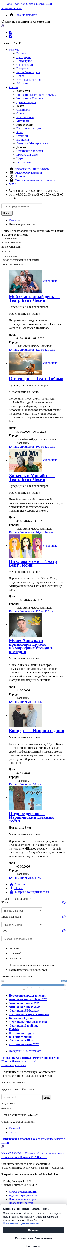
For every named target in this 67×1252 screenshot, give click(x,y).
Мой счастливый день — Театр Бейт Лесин (34, 298)
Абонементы (24, 83)
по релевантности (11, 242)
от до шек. (32, 349)
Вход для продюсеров (22, 1199)
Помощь (20, 176)
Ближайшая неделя (28, 72)
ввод (47, 1097)
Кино (19, 132)
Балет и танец (25, 117)
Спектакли (23, 109)
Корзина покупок (26, 14)
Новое (20, 76)
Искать (7, 213)
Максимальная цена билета (16, 976)
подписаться (8, 1103)
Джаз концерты (26, 102)
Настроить (33, 1246)
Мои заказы (35, 180)
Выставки (22, 139)
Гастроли (22, 68)
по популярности (11, 246)
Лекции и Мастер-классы (32, 143)
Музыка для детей (27, 154)
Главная (21, 53)
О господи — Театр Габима (36, 378)
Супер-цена (23, 57)
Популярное (24, 61)
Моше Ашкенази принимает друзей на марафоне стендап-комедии (31, 646)
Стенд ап (22, 135)
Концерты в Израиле (29, 98)
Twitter (13, 1132)
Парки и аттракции (28, 128)
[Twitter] (10, 36)
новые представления (13, 1082)
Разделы (14, 49)
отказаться (7, 1108)
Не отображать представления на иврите (31, 965)
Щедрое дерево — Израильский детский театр (31, 817)
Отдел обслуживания (28, 172)
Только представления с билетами (20, 259)
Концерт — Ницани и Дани (36, 730)
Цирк (19, 158)
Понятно (33, 1230)
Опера (20, 113)
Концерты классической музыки (37, 94)
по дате (5, 251)
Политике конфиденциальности (21, 1223)
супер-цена (15, 958)
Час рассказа (24, 162)
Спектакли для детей (29, 150)
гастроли (14, 948)
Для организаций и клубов (32, 168)
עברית (12, 184)
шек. (25, 701)
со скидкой (15, 953)
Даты (4, 930)
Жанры (13, 87)
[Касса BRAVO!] (2, 25)
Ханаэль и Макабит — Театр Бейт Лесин (32, 477)
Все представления (28, 79)
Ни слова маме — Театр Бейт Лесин (33, 563)
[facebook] (10, 32)
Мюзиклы (22, 120)
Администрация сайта (23, 1195)
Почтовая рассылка (13, 1065)
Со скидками (24, 64)
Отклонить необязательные (33, 1238)
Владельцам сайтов (21, 1202)
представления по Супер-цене (18, 1089)
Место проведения (11, 916)
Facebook (14, 1128)
